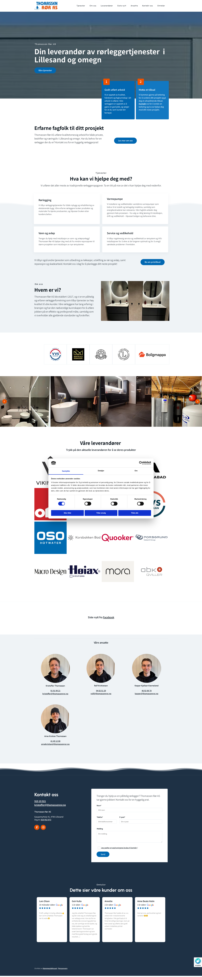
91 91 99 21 (55, 690)
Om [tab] (136, 471)
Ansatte (134, 6)
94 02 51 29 (101, 690)
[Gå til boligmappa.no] (152, 354)
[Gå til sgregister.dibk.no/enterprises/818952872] (78, 354)
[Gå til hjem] (49, 6)
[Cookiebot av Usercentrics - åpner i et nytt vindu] (141, 463)
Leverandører (107, 6)
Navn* (99, 806)
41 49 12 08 (55, 741)
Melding (100, 829)
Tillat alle (134, 513)
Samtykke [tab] (66, 471)
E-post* (122, 817)
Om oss (93, 6)
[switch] (88, 504)
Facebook (108, 617)
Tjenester (81, 6)
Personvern (62, 968)
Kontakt (142, 103)
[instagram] (43, 827)
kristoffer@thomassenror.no (55, 693)
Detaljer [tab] (101, 471)
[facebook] (36, 827)
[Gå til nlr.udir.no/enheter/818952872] (123, 354)
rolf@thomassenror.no (101, 693)
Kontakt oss (147, 6)
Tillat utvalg (101, 513)
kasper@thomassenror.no (146, 693)
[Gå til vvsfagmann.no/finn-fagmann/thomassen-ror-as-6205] (55, 354)
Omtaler (161, 6)
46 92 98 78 (147, 690)
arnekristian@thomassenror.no (55, 744)
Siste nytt (121, 6)
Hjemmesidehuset (50, 968)
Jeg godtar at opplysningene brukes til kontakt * (119, 848)
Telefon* (100, 817)
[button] (45, 70)
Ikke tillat (67, 513)
